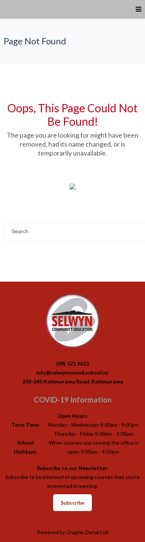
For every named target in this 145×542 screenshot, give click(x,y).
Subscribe (72, 502)
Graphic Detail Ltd (87, 532)
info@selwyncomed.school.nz (72, 372)
